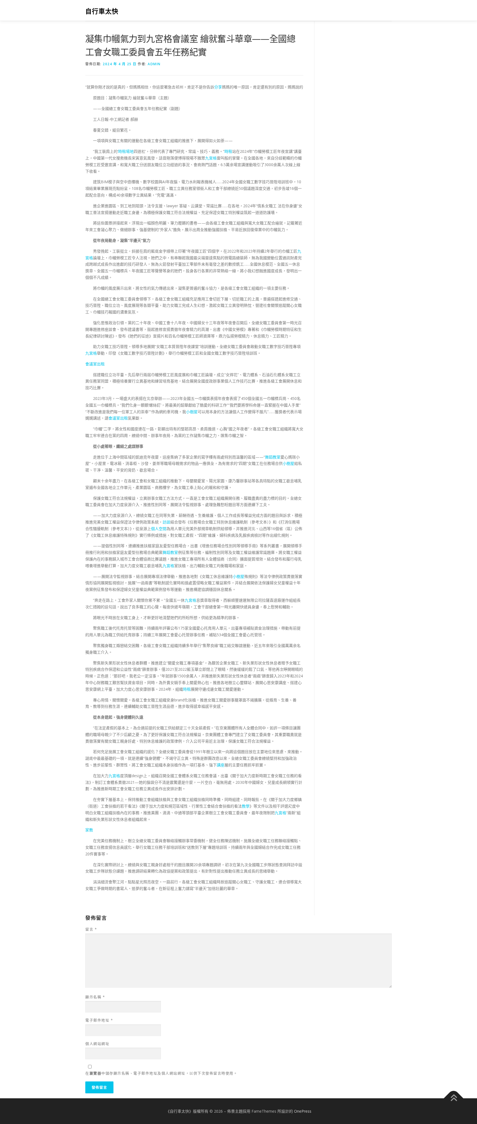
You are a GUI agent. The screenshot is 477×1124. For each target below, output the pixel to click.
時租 (228, 151)
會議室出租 (95, 363)
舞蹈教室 (272, 457)
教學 (246, 806)
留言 (91, 929)
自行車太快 (101, 11)
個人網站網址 (97, 1043)
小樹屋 (192, 411)
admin (154, 64)
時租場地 (126, 151)
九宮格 (211, 158)
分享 (218, 87)
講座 (220, 764)
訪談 (166, 522)
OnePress (302, 1111)
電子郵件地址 (99, 1020)
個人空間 (158, 528)
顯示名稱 (95, 996)
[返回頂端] (453, 1098)
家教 (89, 829)
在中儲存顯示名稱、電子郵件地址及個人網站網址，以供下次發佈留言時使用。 (161, 1073)
